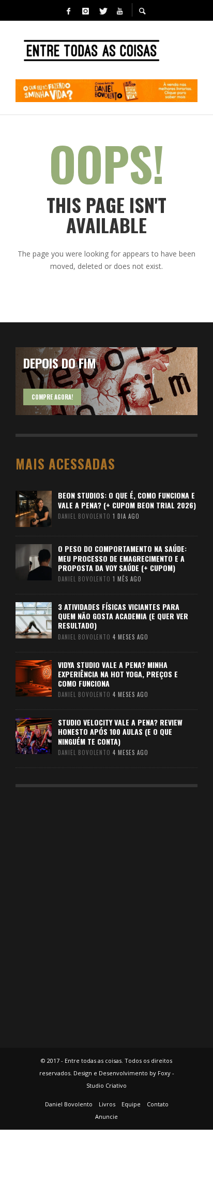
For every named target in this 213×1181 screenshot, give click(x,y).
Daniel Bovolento (84, 516)
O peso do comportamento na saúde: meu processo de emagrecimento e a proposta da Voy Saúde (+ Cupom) (122, 558)
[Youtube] (119, 10)
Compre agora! (52, 397)
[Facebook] (68, 10)
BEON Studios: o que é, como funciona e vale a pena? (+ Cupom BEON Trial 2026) (127, 500)
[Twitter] (102, 10)
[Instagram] (85, 10)
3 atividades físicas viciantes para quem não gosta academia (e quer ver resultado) (123, 616)
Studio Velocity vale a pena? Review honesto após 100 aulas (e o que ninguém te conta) (120, 731)
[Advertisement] (106, 912)
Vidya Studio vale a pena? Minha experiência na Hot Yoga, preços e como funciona (118, 674)
